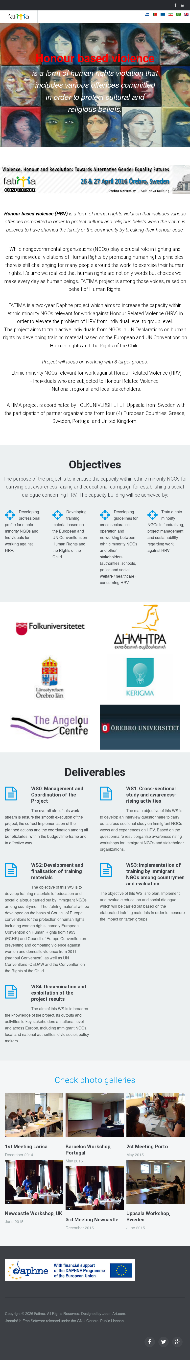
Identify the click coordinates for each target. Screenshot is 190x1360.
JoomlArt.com (113, 1313)
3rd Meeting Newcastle (92, 1220)
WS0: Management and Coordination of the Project (57, 795)
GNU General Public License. (101, 1320)
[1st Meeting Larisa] (34, 1115)
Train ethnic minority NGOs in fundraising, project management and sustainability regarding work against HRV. (165, 531)
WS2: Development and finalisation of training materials (57, 871)
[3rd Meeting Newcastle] (95, 1188)
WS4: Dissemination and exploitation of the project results (58, 993)
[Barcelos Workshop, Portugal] (95, 1115)
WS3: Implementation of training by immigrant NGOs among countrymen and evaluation (155, 874)
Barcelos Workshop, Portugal (89, 1150)
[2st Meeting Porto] (155, 1115)
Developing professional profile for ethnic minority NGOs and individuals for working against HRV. (22, 531)
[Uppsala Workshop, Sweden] (155, 1182)
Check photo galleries (95, 1080)
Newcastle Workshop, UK (33, 1213)
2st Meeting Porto (147, 1147)
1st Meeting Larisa (26, 1147)
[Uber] (18, 16)
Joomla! (11, 1320)
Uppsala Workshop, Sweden (148, 1216)
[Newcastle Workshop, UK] (34, 1182)
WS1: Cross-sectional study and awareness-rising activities (151, 795)
